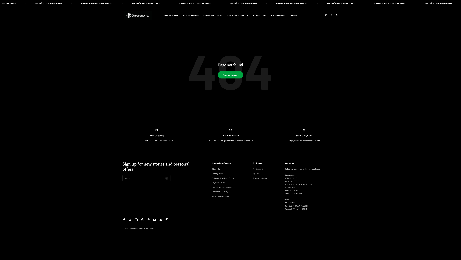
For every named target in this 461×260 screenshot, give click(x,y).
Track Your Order (278, 15)
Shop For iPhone (171, 15)
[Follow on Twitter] (130, 219)
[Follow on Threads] (142, 219)
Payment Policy (218, 182)
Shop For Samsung (191, 15)
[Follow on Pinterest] (148, 219)
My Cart (256, 173)
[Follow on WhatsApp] (167, 219)
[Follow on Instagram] (136, 219)
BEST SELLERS (259, 15)
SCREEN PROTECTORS (212, 15)
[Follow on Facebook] (124, 219)
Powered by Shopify (146, 228)
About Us (216, 169)
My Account (258, 169)
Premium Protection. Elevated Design (73, 3)
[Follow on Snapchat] (160, 219)
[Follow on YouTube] (154, 219)
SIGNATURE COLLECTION (238, 15)
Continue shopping (230, 75)
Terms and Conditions (221, 196)
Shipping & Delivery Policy (223, 178)
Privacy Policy (218, 173)
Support (293, 15)
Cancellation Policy (220, 191)
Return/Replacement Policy (223, 187)
